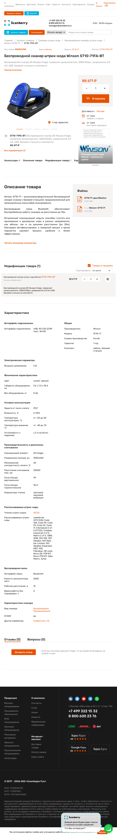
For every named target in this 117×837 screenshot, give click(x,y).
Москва (100, 111)
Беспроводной (41, 608)
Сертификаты (79, 4)
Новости (56, 4)
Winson (49, 49)
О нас (34, 708)
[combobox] (93, 270)
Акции (34, 712)
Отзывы (90, 4)
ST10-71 (75, 49)
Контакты (66, 4)
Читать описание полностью (20, 243)
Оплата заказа (38, 752)
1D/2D (36, 512)
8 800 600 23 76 (56, 23)
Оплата (40, 4)
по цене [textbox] (88, 270)
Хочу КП (33, 13)
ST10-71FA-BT (48, 277)
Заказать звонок (14, 13)
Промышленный (41, 611)
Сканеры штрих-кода (49, 40)
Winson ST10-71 (12, 43)
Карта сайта (37, 757)
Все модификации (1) (14, 150)
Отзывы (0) (12, 639)
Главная (8, 40)
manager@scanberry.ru (60, 25)
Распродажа (36, 32)
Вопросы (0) (36, 639)
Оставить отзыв (23, 652)
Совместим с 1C (41, 621)
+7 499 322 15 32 (57, 20)
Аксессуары (12, 160)
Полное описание (13, 70)
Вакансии (20, 4)
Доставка (31, 4)
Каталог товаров (25, 40)
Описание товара (32, 160)
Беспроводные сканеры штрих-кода (83, 40)
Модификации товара (58, 160)
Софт (48, 4)
